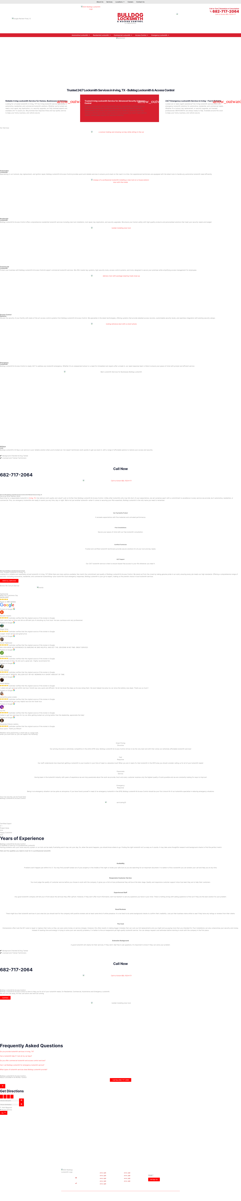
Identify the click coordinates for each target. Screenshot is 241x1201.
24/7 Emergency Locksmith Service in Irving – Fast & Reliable (193, 101)
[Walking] (4, 1096)
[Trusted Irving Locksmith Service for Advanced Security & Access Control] (152, 101)
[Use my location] (21, 1100)
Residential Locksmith (4, 219)
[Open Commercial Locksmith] (131, 35)
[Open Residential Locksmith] (110, 35)
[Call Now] (120, 958)
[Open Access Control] (147, 35)
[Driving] (1, 1096)
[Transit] (11, 1096)
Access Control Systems (5, 315)
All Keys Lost (3, 447)
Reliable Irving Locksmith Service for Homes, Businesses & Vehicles (36, 101)
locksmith (130, 18)
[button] (3, 61)
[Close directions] (2, 1086)
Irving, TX (32, 498)
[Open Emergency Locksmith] (168, 35)
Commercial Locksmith (4, 267)
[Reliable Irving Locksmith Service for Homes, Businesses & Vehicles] (71, 101)
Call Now (120, 964)
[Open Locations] (124, 2)
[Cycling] (8, 1096)
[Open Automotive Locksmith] (89, 35)
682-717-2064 (16, 475)
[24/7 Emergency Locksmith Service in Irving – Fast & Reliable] (227, 101)
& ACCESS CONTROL (130, 21)
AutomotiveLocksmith (4, 171)
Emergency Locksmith (4, 363)
